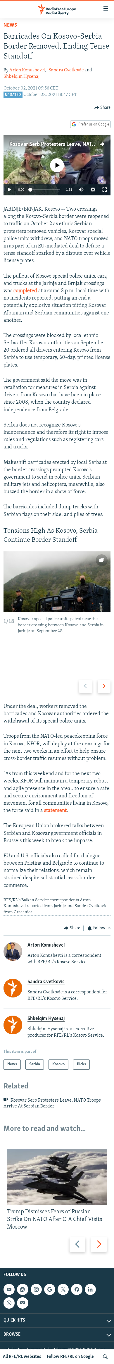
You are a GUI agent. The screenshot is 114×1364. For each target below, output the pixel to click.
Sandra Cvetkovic (66, 70)
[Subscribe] (22, 1302)
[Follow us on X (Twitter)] (63, 1289)
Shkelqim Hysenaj (21, 76)
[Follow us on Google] (49, 1289)
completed (25, 291)
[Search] (105, 1356)
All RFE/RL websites (22, 1356)
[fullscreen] (104, 189)
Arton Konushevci (27, 70)
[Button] (102, 107)
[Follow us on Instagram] (36, 1289)
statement (55, 810)
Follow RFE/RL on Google (70, 1356)
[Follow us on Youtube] (9, 1289)
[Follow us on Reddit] (22, 1289)
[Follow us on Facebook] (76, 1289)
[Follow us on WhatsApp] (9, 1302)
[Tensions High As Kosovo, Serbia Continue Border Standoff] (57, 581)
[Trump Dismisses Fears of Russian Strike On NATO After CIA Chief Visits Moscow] (57, 1177)
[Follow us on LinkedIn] (90, 1289)
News (10, 25)
